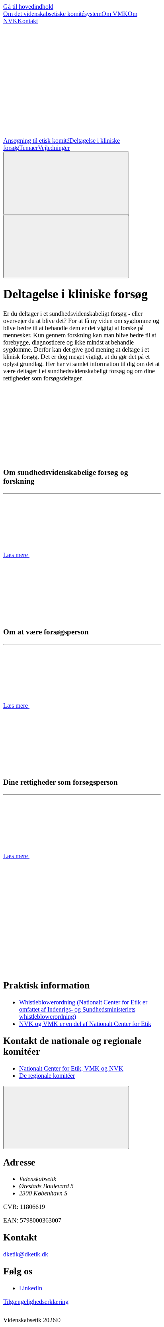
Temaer (28, 147)
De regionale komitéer (47, 1075)
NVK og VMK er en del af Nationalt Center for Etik (85, 1023)
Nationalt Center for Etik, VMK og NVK (71, 1068)
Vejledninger (54, 147)
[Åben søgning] (66, 183)
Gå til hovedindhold (28, 6)
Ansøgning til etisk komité (36, 140)
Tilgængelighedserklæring (35, 1301)
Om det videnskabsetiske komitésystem (52, 13)
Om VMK (115, 13)
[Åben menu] (66, 246)
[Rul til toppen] (66, 1117)
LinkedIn (30, 1288)
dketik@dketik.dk (25, 1254)
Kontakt (28, 21)
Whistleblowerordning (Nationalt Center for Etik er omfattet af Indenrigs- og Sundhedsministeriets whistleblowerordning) (83, 1009)
